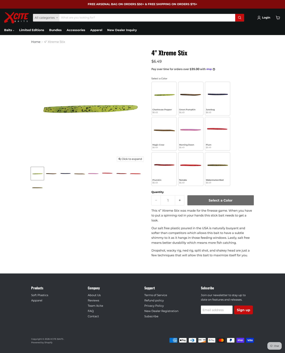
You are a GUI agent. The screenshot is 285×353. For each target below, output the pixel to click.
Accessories (76, 30)
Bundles (55, 30)
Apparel (96, 30)
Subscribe (151, 316)
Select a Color (159, 78)
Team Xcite (95, 305)
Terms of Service (155, 295)
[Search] (239, 17)
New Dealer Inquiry (122, 30)
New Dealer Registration (161, 311)
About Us (94, 295)
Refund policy (154, 300)
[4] (37, 173)
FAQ (91, 311)
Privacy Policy (154, 305)
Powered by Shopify (41, 342)
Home (35, 42)
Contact (93, 316)
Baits (8, 30)
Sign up (243, 310)
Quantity (157, 192)
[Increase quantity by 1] (179, 200)
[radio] (164, 99)
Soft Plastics (39, 295)
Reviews (93, 300)
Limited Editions (31, 30)
